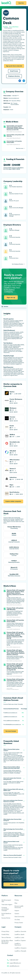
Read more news (19, 148)
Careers (17, 913)
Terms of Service (6, 937)
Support (17, 910)
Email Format (14, 71)
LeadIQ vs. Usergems (20, 948)
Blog (16, 903)
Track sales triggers (7, 904)
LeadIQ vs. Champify (20, 951)
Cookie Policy (5, 934)
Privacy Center (19, 922)
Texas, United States (13, 26)
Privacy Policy (5, 931)
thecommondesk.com (9, 771)
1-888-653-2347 (14, 960)
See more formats (11, 731)
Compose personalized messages (5, 909)
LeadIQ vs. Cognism (20, 940)
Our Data (17, 919)
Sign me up (11, 297)
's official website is (12, 770)
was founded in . (13, 856)
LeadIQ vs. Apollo (19, 934)
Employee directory (14, 76)
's (14, 792)
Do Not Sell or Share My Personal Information (7, 942)
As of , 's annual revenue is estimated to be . (13, 781)
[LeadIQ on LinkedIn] (24, 973)
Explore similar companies (13, 501)
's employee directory (12, 813)
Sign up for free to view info (14, 66)
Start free (21, 3)
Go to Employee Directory (17, 264)
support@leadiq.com (15, 963)
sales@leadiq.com (14, 966)
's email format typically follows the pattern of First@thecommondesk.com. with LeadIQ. (13, 846)
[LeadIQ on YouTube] (25, 973)
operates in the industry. (14, 822)
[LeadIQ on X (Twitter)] (23, 973)
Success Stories (6, 918)
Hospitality (21, 822)
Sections (6, 306)
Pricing (17, 900)
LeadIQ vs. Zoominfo (20, 931)
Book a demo (14, 884)
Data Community (19, 916)
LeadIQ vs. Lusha (19, 937)
